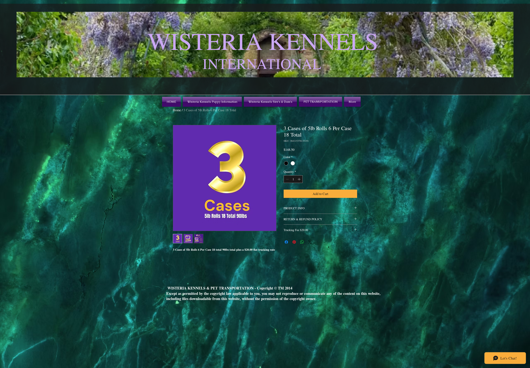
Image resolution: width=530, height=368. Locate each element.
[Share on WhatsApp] (302, 242)
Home (177, 110)
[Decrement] (286, 179)
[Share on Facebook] (286, 242)
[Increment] (299, 179)
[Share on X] (309, 242)
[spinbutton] (293, 179)
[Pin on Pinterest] (294, 242)
